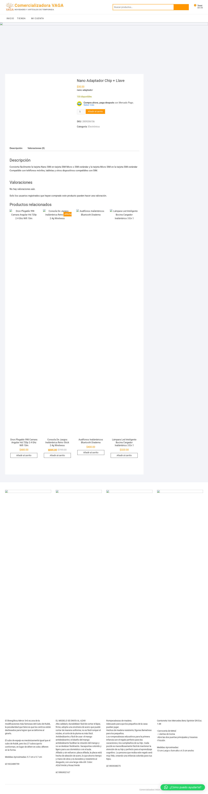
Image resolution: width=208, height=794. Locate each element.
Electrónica (94, 126)
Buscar (181, 7)
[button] (182, 787)
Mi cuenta (37, 18)
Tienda (21, 18)
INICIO (10, 18)
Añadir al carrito (95, 111)
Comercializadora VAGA (39, 5)
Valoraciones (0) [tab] (36, 148)
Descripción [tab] (16, 148)
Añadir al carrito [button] (23, 455)
